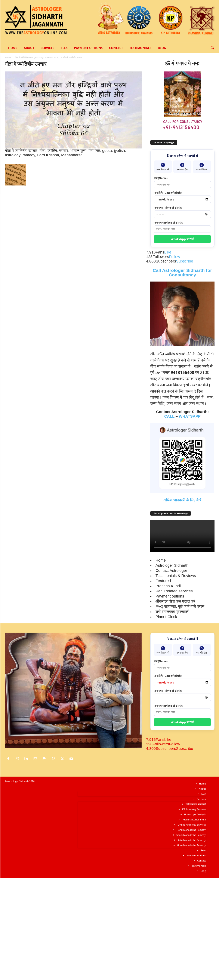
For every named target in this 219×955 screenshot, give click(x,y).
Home (12, 48)
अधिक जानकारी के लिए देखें (182, 500)
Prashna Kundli (168, 586)
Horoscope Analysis (195, 814)
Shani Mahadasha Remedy (191, 834)
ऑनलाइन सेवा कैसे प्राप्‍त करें (175, 601)
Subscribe (184, 261)
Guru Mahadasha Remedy (191, 845)
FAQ (203, 793)
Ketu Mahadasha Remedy (192, 840)
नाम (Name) (160, 178)
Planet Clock (166, 617)
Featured (163, 581)
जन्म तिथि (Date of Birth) (168, 192)
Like (167, 252)
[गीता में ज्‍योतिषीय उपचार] (73, 109)
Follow (174, 257)
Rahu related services (174, 591)
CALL (169, 416)
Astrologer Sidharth (171, 565)
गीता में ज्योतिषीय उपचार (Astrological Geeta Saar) (37, 57)
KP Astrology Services (194, 809)
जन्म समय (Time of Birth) (168, 207)
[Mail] (36, 759)
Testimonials (140, 48)
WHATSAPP (190, 416)
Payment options (88, 48)
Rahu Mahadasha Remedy (191, 829)
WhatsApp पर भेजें (182, 239)
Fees (64, 48)
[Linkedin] (27, 759)
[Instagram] (18, 759)
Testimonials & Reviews (175, 576)
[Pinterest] (54, 759)
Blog (162, 48)
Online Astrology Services (192, 824)
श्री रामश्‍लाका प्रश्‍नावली (172, 611)
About (29, 48)
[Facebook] (9, 759)
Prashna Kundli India (194, 819)
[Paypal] (45, 759)
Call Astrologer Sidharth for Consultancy (182, 272)
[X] (63, 759)
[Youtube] (72, 759)
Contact (116, 48)
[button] (212, 48)
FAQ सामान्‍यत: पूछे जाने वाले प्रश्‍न (179, 606)
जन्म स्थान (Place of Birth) (168, 222)
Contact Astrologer (171, 570)
